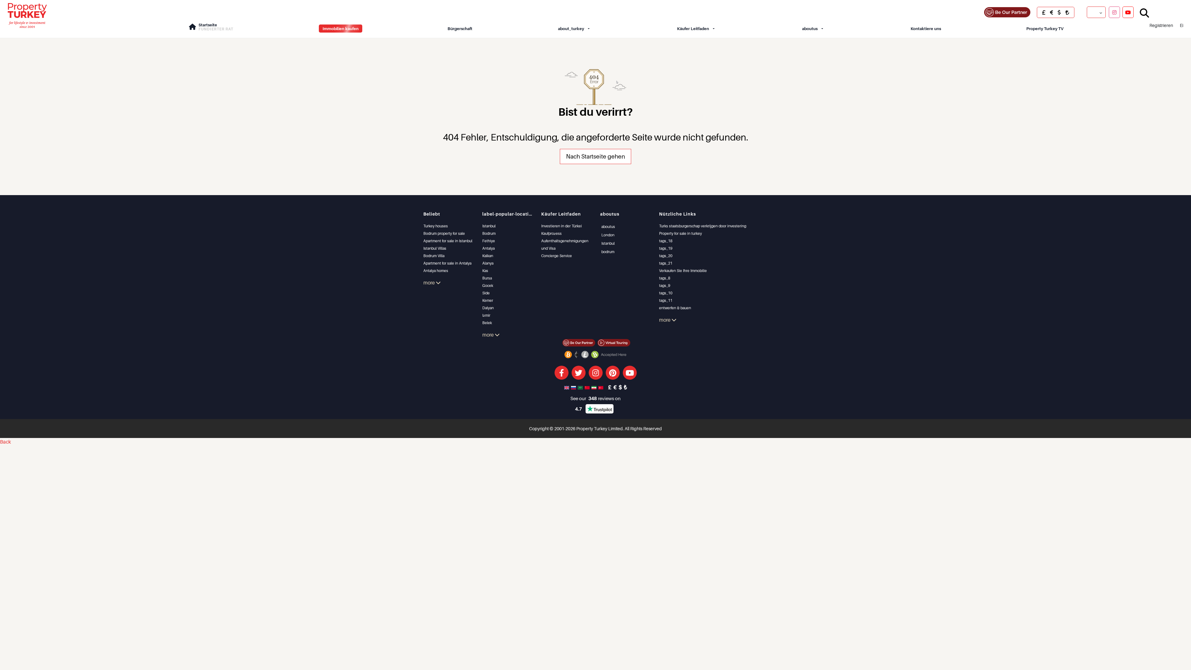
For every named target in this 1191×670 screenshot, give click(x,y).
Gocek (487, 285)
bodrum (607, 251)
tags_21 (665, 263)
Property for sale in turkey (680, 233)
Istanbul (489, 226)
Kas (485, 270)
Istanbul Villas (434, 248)
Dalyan (488, 308)
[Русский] (574, 387)
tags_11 (665, 300)
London (607, 235)
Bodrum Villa (433, 255)
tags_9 (664, 285)
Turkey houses (435, 226)
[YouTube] (1128, 12)
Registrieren (1161, 25)
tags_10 (665, 293)
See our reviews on (595, 398)
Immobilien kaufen (341, 28)
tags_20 (665, 255)
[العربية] (581, 387)
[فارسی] (594, 387)
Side (486, 293)
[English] (567, 387)
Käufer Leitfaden (693, 28)
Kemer (487, 300)
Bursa (487, 278)
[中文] (587, 387)
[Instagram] (1114, 12)
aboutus (810, 28)
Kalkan (487, 255)
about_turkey (571, 28)
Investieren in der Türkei (561, 226)
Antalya (488, 248)
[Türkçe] (601, 387)
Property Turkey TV (1045, 28)
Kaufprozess (551, 233)
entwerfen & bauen (675, 308)
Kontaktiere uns (926, 28)
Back (5, 442)
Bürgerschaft (460, 28)
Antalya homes (435, 270)
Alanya (487, 263)
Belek (487, 322)
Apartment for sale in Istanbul (447, 241)
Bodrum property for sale (444, 233)
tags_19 (665, 248)
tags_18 (665, 241)
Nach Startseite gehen (595, 156)
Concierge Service (556, 255)
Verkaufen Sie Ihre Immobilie (683, 270)
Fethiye (488, 241)
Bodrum (489, 233)
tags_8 (664, 278)
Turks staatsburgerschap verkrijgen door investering (702, 226)
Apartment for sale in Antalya (447, 263)
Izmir (486, 315)
